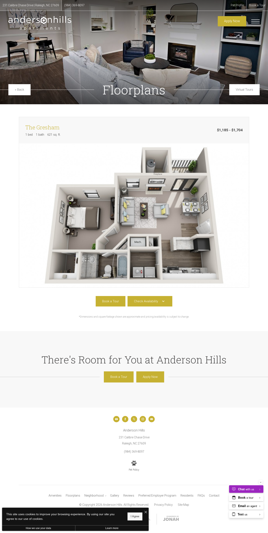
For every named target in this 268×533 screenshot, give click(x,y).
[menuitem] (55, 495)
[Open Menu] (255, 21)
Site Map (183, 504)
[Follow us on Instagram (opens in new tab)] (143, 419)
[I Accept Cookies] (145, 512)
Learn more (112, 528)
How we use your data (38, 528)
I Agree (135, 516)
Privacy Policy (163, 504)
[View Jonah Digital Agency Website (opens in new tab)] (171, 519)
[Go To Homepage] (39, 23)
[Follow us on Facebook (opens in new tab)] (125, 419)
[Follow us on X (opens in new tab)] (134, 419)
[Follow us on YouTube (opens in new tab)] (116, 419)
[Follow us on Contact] (151, 419)
